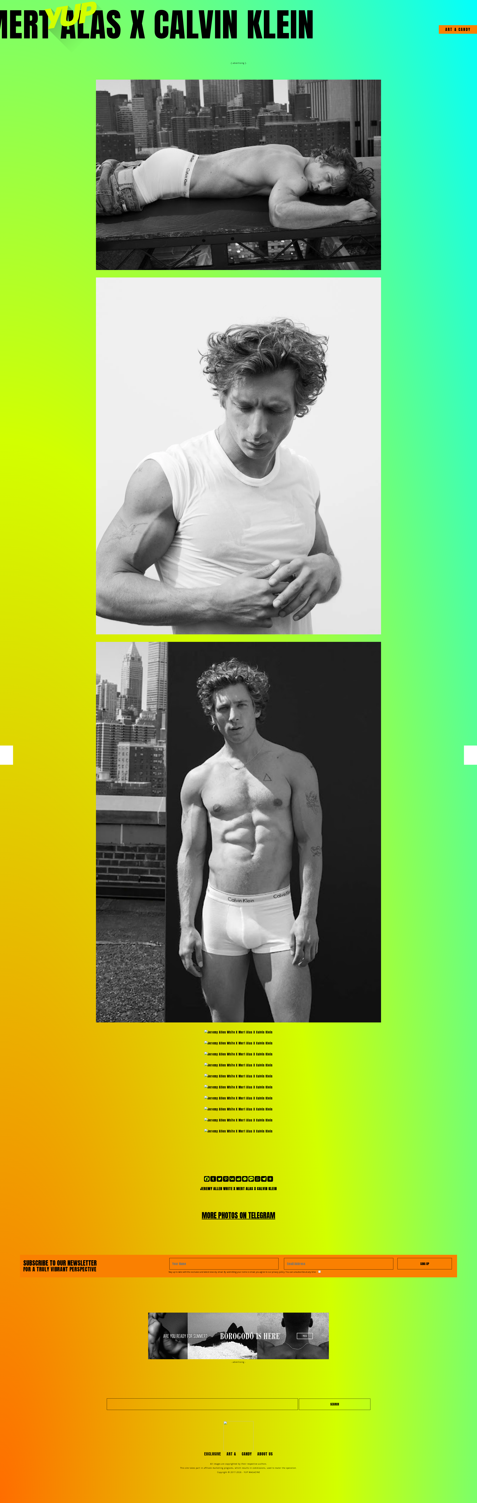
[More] (270, 1179)
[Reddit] (238, 1179)
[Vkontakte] (232, 1179)
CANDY (463, 29)
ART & (451, 29)
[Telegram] (264, 1179)
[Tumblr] (213, 1179)
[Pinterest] (226, 1179)
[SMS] (251, 1179)
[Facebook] (207, 1179)
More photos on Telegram (238, 1215)
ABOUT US (265, 1454)
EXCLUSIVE (212, 1454)
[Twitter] (219, 1179)
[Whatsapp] (257, 1179)
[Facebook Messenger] (245, 1179)
